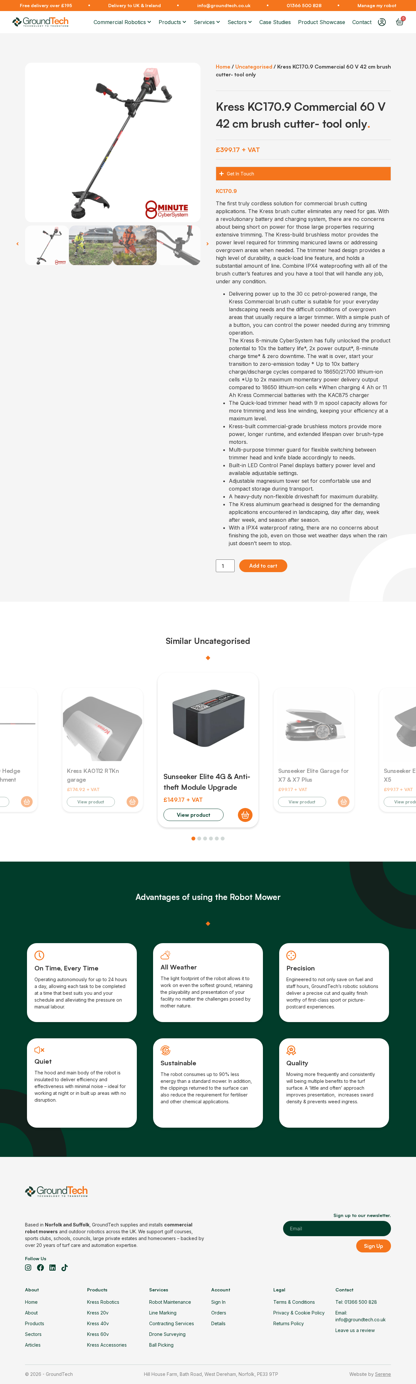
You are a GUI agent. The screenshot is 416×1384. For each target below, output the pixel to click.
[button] (17, 243)
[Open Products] (185, 22)
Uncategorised (253, 66)
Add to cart (263, 565)
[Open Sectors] (250, 22)
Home (223, 66)
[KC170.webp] (113, 142)
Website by (370, 1374)
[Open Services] (218, 22)
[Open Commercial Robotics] (149, 22)
